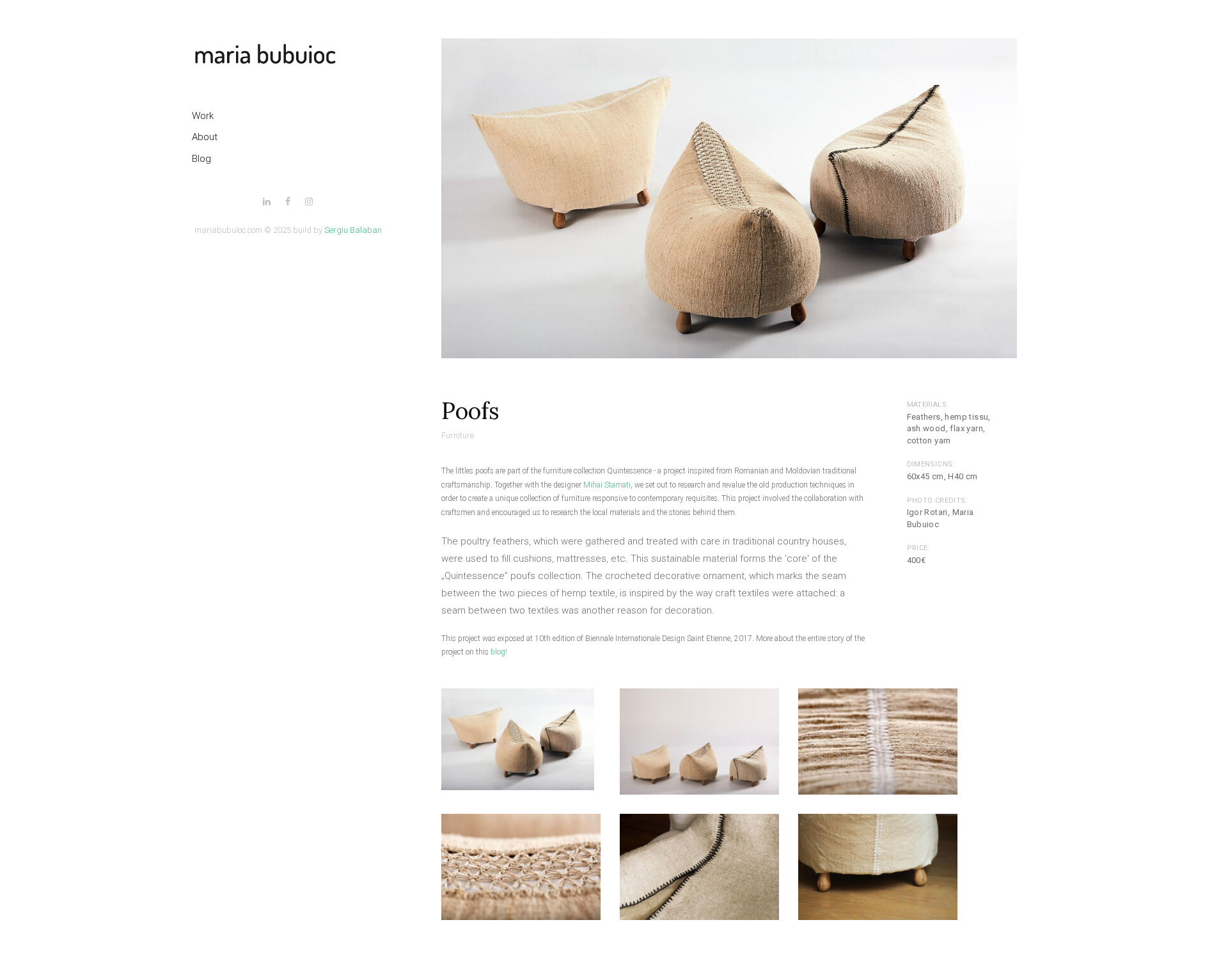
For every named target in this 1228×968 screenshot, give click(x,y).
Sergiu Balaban (353, 230)
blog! (499, 651)
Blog (201, 158)
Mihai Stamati (607, 484)
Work (203, 116)
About (204, 137)
